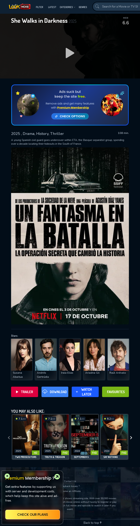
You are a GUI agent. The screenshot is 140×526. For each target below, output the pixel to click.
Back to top (91, 523)
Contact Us (70, 481)
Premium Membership (73, 108)
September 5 (81, 457)
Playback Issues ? (70, 486)
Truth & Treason (55, 457)
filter (39, 7)
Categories (66, 7)
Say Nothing (110, 457)
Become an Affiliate (70, 491)
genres (83, 7)
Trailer (27, 392)
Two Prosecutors (25, 457)
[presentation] (8, 437)
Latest (52, 7)
